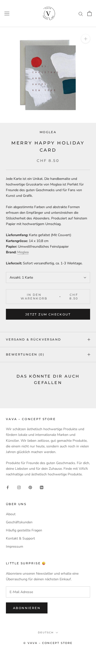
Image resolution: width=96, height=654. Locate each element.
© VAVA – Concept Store (47, 643)
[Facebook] (7, 487)
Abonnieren (26, 608)
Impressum (14, 546)
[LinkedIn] (41, 487)
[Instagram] (19, 487)
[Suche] (81, 14)
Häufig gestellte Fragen (24, 530)
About (11, 514)
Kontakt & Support (20, 538)
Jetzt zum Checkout (48, 314)
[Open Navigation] (6, 13)
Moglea (48, 132)
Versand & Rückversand (33, 339)
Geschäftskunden (19, 522)
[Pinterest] (30, 487)
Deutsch (46, 632)
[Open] (89, 13)
